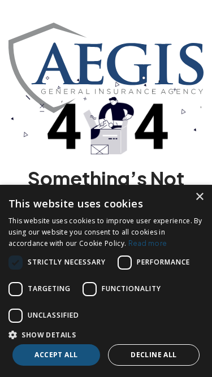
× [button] (199, 197)
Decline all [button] (153, 354)
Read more (147, 243)
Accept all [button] (55, 354)
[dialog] (106, 281)
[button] (106, 334)
